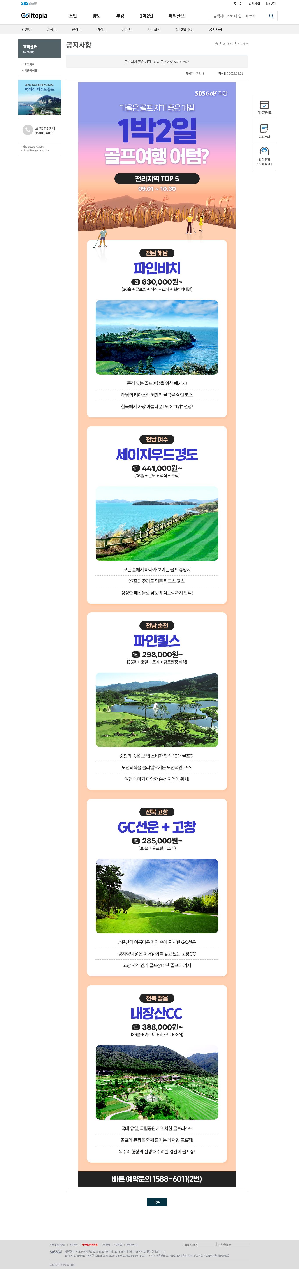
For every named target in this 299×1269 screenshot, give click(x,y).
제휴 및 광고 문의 (57, 1244)
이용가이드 (30, 70)
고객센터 (227, 43)
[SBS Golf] (29, 3)
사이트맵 (118, 1244)
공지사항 (29, 64)
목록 (157, 1202)
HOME (216, 43)
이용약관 (73, 1244)
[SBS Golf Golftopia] (34, 16)
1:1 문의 (264, 136)
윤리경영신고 (132, 1244)
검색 (271, 16)
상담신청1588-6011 (264, 161)
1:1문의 (143, 1255)
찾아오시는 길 (158, 1251)
